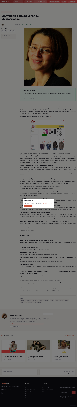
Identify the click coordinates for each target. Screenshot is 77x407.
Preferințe (35, 205)
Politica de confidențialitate (47, 203)
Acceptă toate (28, 205)
